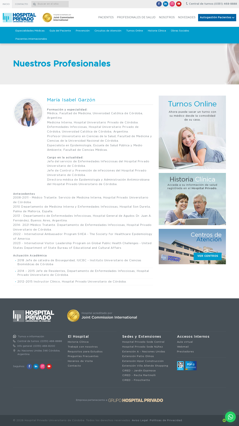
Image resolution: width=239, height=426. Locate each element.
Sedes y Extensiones (141, 336)
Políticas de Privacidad (166, 420)
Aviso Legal (140, 420)
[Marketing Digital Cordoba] (224, 420)
